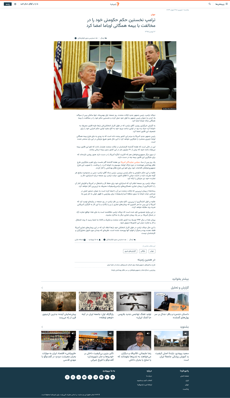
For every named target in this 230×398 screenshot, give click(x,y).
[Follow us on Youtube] (84, 377)
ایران (187, 380)
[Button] (104, 38)
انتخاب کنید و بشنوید (144, 380)
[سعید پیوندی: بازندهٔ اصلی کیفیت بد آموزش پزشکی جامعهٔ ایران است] (171, 340)
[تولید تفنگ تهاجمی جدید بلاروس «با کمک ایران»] (133, 301)
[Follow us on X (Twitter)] (90, 377)
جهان (153, 14)
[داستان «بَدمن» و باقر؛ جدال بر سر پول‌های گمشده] (171, 301)
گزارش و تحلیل (180, 288)
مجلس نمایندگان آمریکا (130, 162)
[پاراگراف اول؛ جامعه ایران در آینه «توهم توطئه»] (96, 301)
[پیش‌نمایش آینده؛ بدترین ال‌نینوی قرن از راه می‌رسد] (58, 301)
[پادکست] (15, 4)
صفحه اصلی (184, 376)
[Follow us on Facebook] (101, 377)
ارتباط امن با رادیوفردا (144, 385)
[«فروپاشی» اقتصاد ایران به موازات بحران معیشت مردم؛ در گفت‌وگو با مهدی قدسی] (58, 340)
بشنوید (184, 327)
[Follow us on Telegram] (95, 377)
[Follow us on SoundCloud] (78, 377)
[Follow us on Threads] (67, 377)
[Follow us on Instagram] (73, 377)
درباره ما (149, 376)
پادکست (186, 389)
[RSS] (107, 377)
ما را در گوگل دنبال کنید (29, 4)
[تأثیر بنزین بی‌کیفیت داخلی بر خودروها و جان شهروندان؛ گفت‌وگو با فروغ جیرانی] (96, 340)
